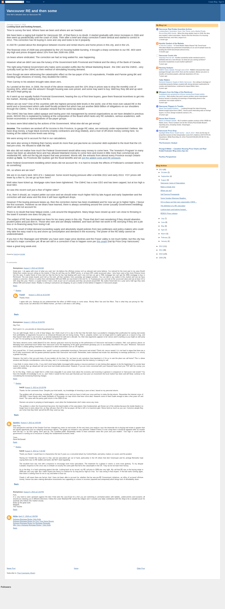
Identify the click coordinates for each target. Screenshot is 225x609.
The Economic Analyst (168, 143)
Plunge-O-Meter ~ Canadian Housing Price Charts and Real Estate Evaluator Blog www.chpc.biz (182, 150)
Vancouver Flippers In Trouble (171, 106)
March (163, 234)
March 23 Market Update (168, 121)
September (165, 176)
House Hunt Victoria (167, 118)
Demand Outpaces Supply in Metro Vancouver (175, 82)
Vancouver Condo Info (168, 55)
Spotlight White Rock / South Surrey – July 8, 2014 (177, 133)
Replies (18, 290)
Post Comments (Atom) (26, 573)
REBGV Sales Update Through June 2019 (174, 70)
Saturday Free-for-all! (166, 58)
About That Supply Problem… (169, 108)
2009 (161, 258)
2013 (161, 170)
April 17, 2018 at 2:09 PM (28, 516)
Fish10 (22, 295)
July (163, 218)
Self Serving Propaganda (170, 194)
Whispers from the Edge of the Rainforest (175, 92)
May (163, 226)
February (164, 237)
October (164, 172)
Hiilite (15, 516)
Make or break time (168, 187)
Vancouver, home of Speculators (173, 183)
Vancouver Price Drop (168, 131)
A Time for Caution (165, 45)
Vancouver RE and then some (32, 11)
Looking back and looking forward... (174, 210)
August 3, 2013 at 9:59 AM (34, 268)
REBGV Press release (169, 213)
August (164, 180)
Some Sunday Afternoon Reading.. (174, 198)
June (163, 222)
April (163, 230)
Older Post (141, 568)
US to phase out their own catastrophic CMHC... (179, 202)
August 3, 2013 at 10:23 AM (39, 295)
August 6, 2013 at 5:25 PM (34, 492)
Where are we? (166, 191)
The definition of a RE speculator (173, 206)
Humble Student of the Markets (171, 43)
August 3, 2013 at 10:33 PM (35, 387)
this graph (102, 241)
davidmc (16, 423)
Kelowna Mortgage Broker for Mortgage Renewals (31, 523)
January (164, 241)
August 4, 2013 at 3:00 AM (31, 423)
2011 (161, 250)
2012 (161, 246)
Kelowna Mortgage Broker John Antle (27, 519)
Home (76, 568)
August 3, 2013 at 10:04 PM (34, 322)
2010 (161, 254)
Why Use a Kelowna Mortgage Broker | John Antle (32, 525)
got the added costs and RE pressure (101, 158)
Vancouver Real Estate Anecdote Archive (175, 29)
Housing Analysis (166, 68)
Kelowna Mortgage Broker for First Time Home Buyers (33, 521)
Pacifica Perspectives (167, 157)
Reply (15, 286)
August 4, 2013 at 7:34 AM (35, 451)
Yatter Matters (164, 80)
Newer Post (11, 568)
